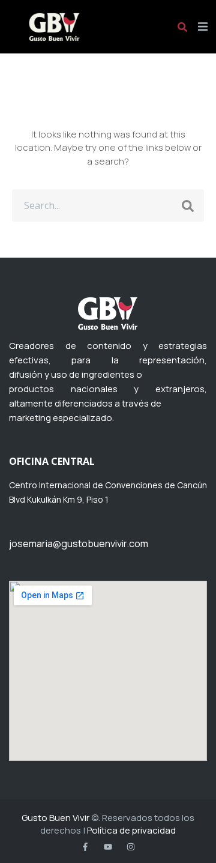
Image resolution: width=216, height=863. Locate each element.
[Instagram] (131, 847)
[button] (202, 26)
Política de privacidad (131, 830)
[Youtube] (108, 847)
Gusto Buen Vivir (55, 817)
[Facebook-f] (85, 847)
